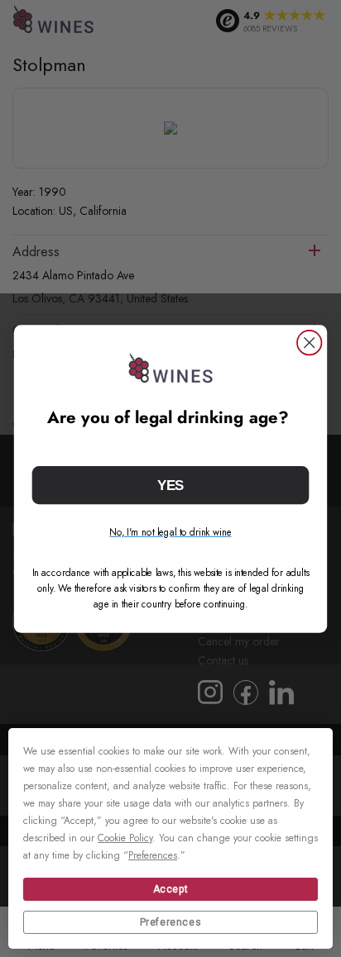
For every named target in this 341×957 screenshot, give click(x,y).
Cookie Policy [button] (125, 838)
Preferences (171, 922)
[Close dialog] (309, 343)
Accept (171, 889)
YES (171, 484)
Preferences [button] (152, 855)
